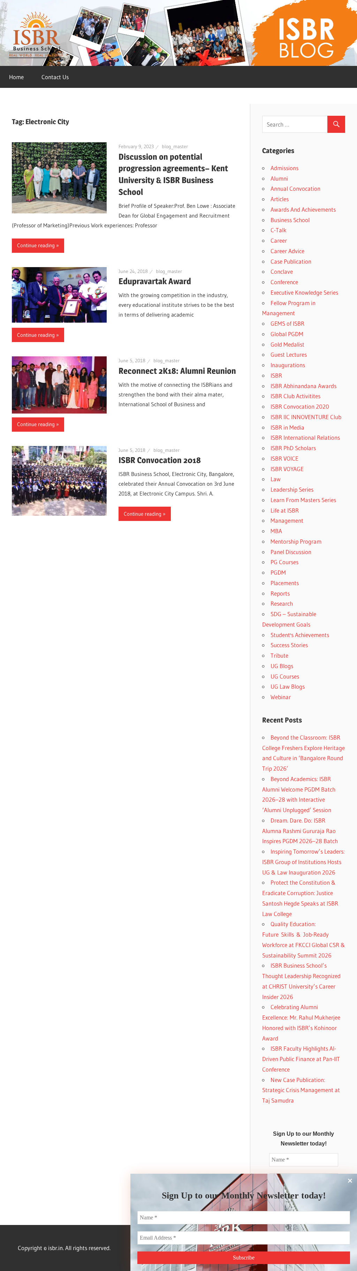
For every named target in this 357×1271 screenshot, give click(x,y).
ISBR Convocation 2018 (160, 460)
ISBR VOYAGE (287, 468)
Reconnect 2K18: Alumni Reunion (177, 371)
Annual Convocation (295, 188)
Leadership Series (292, 489)
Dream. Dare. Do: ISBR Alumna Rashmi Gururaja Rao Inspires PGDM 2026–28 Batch (300, 831)
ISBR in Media (287, 427)
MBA (276, 531)
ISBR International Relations (305, 437)
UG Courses (285, 676)
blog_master (175, 146)
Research (282, 603)
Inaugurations (288, 365)
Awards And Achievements (303, 209)
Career (279, 240)
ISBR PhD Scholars (293, 448)
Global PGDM (287, 334)
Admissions (284, 168)
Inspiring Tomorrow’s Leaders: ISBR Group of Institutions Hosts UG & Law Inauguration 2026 (303, 862)
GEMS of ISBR (287, 323)
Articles (280, 199)
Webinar (281, 697)
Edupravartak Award (155, 281)
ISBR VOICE (284, 458)
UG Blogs (282, 665)
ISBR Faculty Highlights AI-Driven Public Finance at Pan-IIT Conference (301, 1059)
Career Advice (287, 251)
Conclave (282, 271)
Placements (285, 583)
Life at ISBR (285, 510)
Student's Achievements (300, 634)
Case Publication (291, 261)
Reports (280, 593)
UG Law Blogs (288, 686)
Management (287, 520)
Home (16, 77)
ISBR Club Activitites (295, 396)
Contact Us (55, 77)
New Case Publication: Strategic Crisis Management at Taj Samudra (301, 1090)
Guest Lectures (289, 354)
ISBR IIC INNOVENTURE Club (306, 417)
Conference (284, 282)
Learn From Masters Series (303, 500)
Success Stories (289, 645)
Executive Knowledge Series (304, 292)
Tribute (279, 655)
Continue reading (36, 245)
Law (276, 479)
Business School (290, 220)
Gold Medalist (287, 344)
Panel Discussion (291, 551)
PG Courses (284, 562)
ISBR (276, 375)
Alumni (279, 178)
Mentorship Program (296, 541)
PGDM (278, 572)
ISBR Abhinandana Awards (303, 385)
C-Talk (279, 230)
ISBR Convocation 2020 (300, 406)
